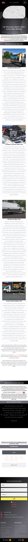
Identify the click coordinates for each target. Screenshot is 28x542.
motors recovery (19, 392)
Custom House (7, 460)
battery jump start (5, 38)
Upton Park (16, 460)
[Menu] (24, 2)
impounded (20, 356)
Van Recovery (12, 32)
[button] (1, 414)
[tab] (14, 452)
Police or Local (16, 355)
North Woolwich (12, 460)
